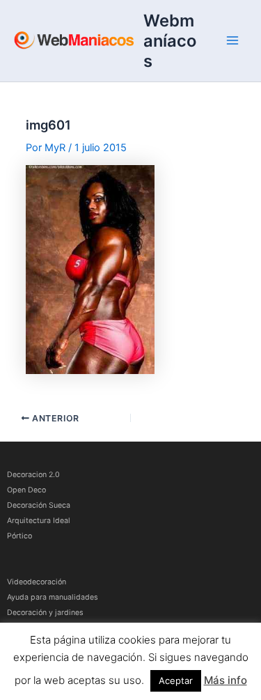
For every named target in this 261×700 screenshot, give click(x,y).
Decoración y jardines (45, 612)
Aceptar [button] (176, 680)
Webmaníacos (169, 40)
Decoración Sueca (38, 505)
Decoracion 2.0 (33, 474)
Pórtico (19, 535)
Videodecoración (36, 581)
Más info (225, 680)
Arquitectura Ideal (38, 520)
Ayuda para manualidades (52, 597)
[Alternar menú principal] (232, 40)
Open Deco (26, 490)
